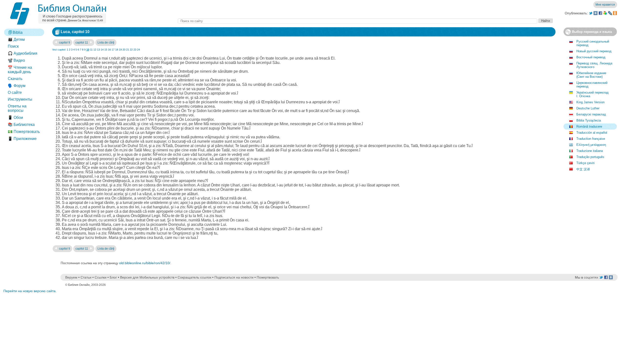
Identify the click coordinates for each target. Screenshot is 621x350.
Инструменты (20, 99)
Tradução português (590, 157)
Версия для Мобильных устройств (147, 277)
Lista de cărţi (106, 42)
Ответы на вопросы (17, 108)
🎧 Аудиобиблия (22, 53)
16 (109, 49)
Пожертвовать (268, 277)
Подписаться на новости (233, 277)
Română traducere (589, 126)
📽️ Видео (16, 60)
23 (134, 49)
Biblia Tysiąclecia (588, 120)
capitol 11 (82, 42)
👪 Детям (16, 39)
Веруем (71, 277)
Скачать (15, 79)
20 (124, 49)
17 (113, 49)
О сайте (15, 92)
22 (131, 49)
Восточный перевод (590, 57)
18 (116, 49)
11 (91, 49)
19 (120, 49)
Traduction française (590, 138)
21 (127, 49)
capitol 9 (64, 42)
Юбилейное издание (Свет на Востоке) (591, 75)
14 (102, 49)
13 (98, 49)
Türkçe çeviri (585, 163)
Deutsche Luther (587, 108)
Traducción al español (591, 132)
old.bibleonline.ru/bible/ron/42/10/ (144, 263)
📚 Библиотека (21, 124)
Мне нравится (605, 4)
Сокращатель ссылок (194, 277)
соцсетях (591, 277)
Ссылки (100, 277)
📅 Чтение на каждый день (20, 69)
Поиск (13, 46)
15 (105, 49)
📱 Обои (15, 117)
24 (138, 49)
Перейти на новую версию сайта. (30, 291)
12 (94, 49)
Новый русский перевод (594, 51)
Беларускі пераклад (591, 114)
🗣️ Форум (16, 86)
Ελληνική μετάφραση (591, 145)
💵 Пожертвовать (24, 132)
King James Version (590, 102)
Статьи (86, 277)
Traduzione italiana (589, 151)
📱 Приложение (22, 139)
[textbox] (357, 21)
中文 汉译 (583, 169)
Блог (113, 277)
